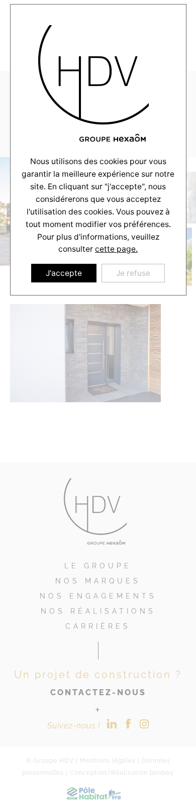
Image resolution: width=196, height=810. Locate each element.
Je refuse (133, 273)
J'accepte (64, 273)
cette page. (116, 249)
